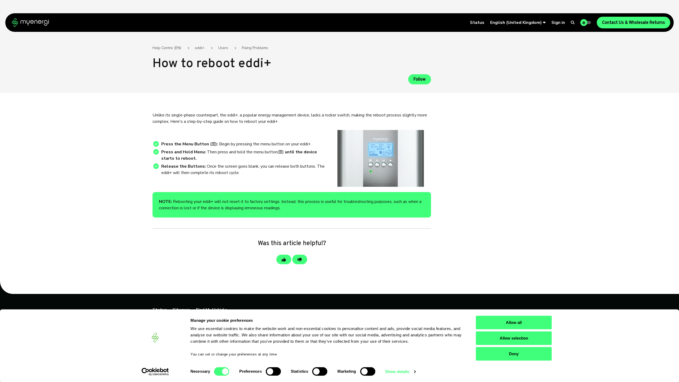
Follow (420, 79)
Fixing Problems (255, 47)
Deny (514, 353)
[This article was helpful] (283, 259)
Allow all (514, 322)
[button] (518, 22)
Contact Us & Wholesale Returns (633, 22)
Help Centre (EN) (167, 47)
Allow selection (514, 338)
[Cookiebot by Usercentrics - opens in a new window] (155, 372)
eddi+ (199, 47)
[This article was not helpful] (299, 259)
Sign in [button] (558, 22)
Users (223, 47)
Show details (397, 371)
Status (477, 22)
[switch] (273, 371)
